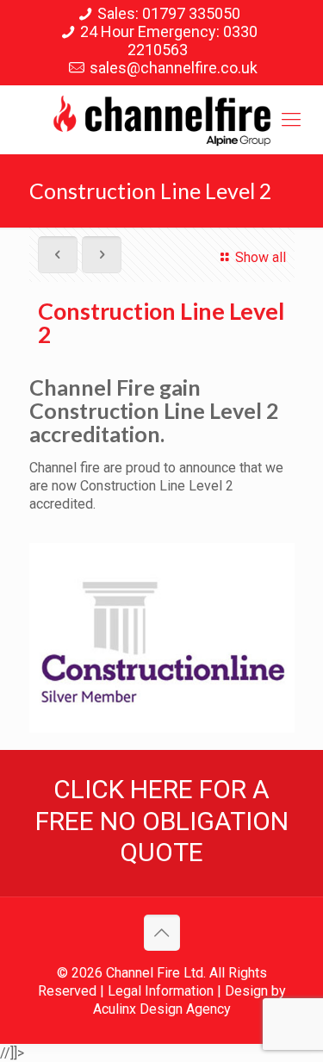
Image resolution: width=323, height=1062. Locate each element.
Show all (260, 257)
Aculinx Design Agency (162, 1009)
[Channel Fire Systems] (161, 120)
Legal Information (161, 991)
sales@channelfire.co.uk (174, 68)
